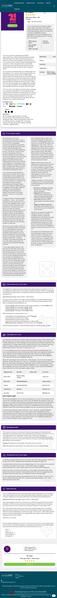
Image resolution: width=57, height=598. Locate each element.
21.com (30, 556)
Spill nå (28, 564)
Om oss (17, 574)
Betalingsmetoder (19, 3)
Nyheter (48, 3)
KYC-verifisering (19, 576)
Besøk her (11, 25)
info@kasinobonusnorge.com (7, 582)
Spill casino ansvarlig (36, 21)
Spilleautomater (30, 3)
